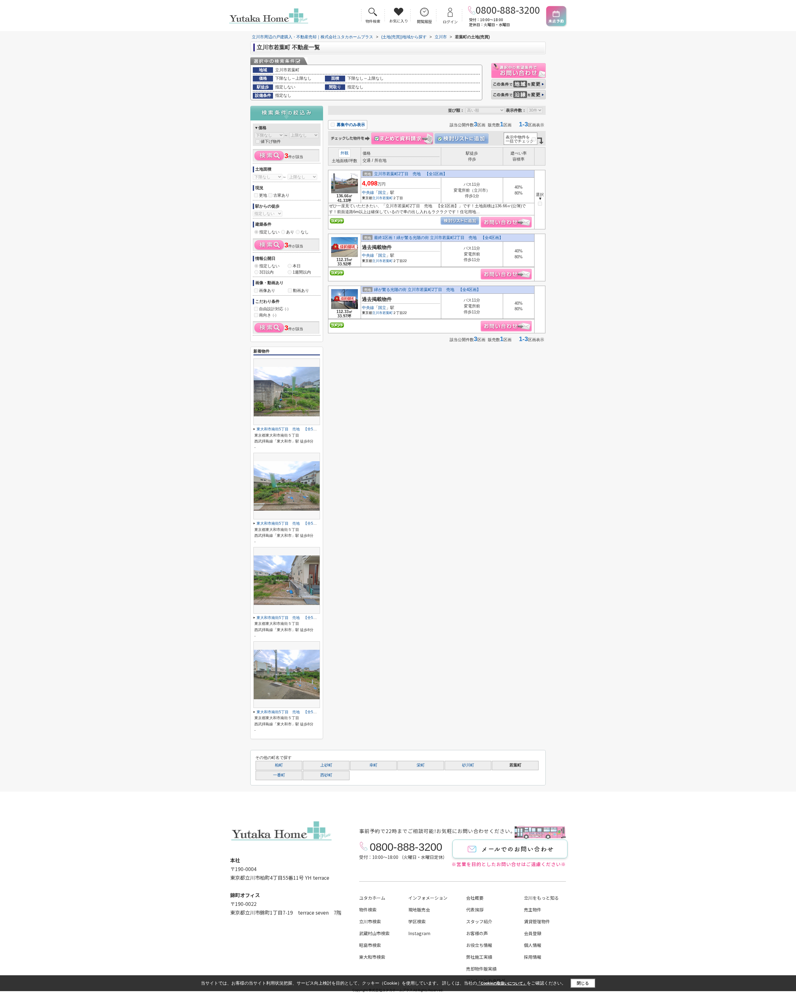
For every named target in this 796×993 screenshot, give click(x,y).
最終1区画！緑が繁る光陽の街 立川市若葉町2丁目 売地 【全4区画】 (438, 237)
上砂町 (326, 765)
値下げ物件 (271, 141)
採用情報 (532, 957)
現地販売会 (419, 909)
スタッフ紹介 (479, 921)
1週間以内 (302, 272)
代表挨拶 (475, 909)
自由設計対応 (274, 309)
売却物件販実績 (481, 969)
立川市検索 (370, 921)
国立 (382, 192)
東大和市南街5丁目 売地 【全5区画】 (290, 429)
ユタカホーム (372, 898)
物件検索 (368, 909)
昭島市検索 (370, 945)
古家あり (281, 195)
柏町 (279, 765)
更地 (263, 195)
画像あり (267, 290)
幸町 (373, 765)
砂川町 (468, 765)
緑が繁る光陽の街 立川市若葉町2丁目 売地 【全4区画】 (427, 289)
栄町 (421, 765)
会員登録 (532, 933)
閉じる (583, 983)
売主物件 (532, 909)
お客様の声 (477, 933)
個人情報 (532, 945)
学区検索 (417, 921)
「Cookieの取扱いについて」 (502, 983)
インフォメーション (427, 898)
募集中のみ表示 (350, 124)
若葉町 (387, 198)
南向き (267, 315)
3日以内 (266, 272)
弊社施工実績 (479, 957)
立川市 (377, 198)
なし (305, 232)
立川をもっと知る (541, 898)
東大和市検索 (372, 957)
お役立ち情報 (479, 945)
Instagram (419, 933)
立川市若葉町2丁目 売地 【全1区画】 (410, 173)
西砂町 (326, 775)
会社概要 (475, 898)
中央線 (368, 192)
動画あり (301, 290)
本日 (297, 266)
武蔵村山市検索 (374, 933)
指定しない (269, 232)
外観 (344, 153)
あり (290, 232)
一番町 (279, 775)
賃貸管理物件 (537, 921)
